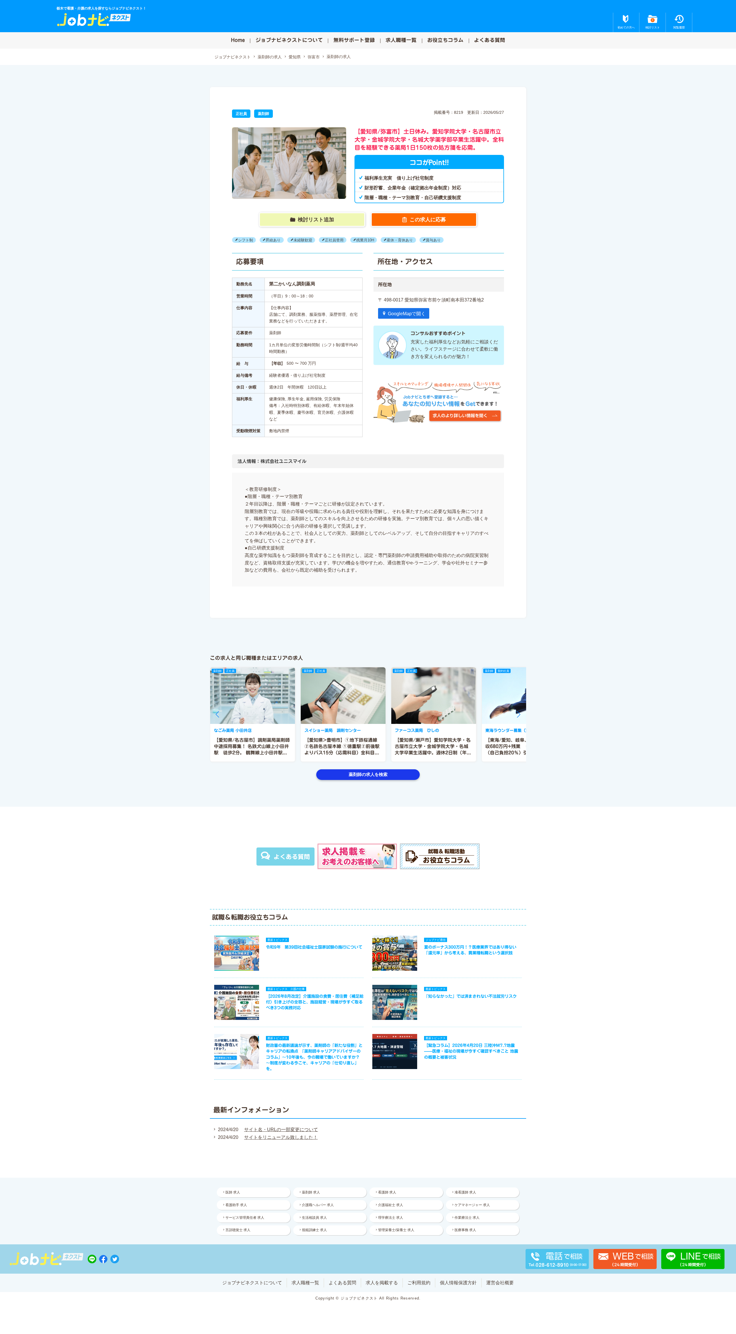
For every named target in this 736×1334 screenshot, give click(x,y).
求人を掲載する (382, 1282)
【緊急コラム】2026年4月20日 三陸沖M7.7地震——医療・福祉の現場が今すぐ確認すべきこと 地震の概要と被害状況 (471, 1051)
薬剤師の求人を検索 (368, 774)
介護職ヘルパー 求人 (318, 1205)
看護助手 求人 (236, 1205)
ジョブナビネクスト (232, 57)
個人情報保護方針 (458, 1282)
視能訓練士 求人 (314, 1230)
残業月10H (365, 240)
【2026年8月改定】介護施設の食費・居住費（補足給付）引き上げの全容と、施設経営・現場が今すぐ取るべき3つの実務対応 (314, 1002)
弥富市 (314, 57)
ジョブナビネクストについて (289, 40)
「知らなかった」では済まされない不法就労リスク (470, 996)
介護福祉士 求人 (390, 1205)
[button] (217, 714)
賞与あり (433, 240)
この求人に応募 (428, 219)
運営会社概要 (500, 1282)
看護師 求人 (387, 1192)
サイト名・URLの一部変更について (281, 1129)
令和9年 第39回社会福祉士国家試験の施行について (314, 947)
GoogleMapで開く (406, 313)
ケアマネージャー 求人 (472, 1205)
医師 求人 (232, 1192)
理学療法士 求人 (390, 1218)
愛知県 (295, 57)
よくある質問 (489, 40)
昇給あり (273, 240)
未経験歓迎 (303, 240)
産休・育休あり (400, 240)
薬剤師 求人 (311, 1192)
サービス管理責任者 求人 (244, 1218)
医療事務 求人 (465, 1230)
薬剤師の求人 (270, 57)
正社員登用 (334, 240)
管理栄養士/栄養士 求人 (396, 1230)
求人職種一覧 (401, 40)
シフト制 (245, 240)
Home (238, 40)
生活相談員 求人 (314, 1218)
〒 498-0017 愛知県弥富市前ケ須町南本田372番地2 (431, 299)
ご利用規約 (418, 1282)
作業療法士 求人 (467, 1218)
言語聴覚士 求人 (237, 1230)
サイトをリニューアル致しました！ (281, 1137)
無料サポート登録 (354, 40)
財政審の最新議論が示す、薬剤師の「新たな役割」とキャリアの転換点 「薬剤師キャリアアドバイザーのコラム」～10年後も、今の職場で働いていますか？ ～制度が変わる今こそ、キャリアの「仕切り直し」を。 (314, 1057)
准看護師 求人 (465, 1192)
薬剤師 (263, 114)
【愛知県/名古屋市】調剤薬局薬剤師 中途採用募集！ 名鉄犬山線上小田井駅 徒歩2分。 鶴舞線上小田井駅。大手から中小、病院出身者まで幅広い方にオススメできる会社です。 (252, 753)
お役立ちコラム (445, 40)
